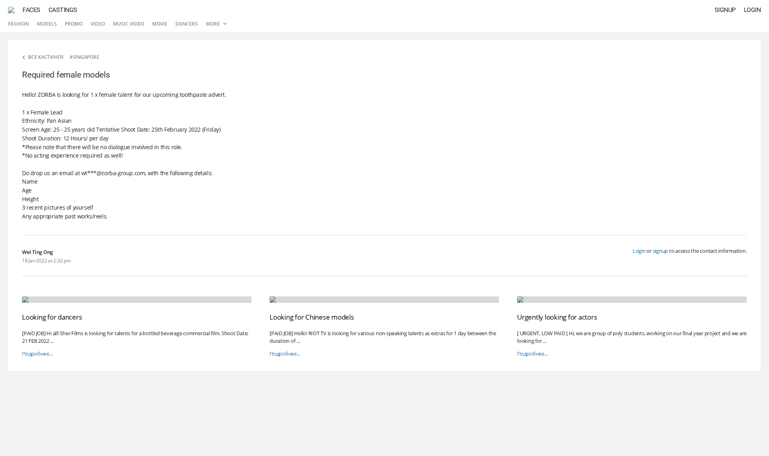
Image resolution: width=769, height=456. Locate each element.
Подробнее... (37, 354)
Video (98, 23)
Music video (128, 23)
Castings (62, 10)
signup (660, 250)
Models (47, 23)
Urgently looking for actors (557, 317)
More (213, 23)
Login (752, 10)
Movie (159, 23)
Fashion (18, 23)
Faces (31, 10)
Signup (725, 10)
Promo (74, 23)
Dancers (186, 23)
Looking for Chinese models (312, 317)
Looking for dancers (52, 317)
